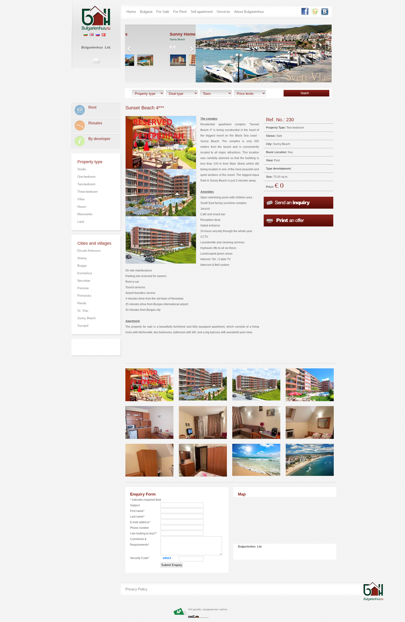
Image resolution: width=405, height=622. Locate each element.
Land (80, 221)
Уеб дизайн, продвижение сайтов (207, 609)
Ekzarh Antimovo (89, 250)
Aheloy (82, 258)
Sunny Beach (86, 318)
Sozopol (82, 325)
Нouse (81, 206)
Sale (279, 135)
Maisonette (84, 214)
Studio (81, 169)
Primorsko (84, 295)
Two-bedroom (86, 184)
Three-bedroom (87, 191)
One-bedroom (86, 176)
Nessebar (83, 280)
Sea (290, 152)
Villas (81, 199)
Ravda (81, 303)
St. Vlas (82, 310)
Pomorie (83, 288)
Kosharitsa (84, 273)
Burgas (82, 265)
